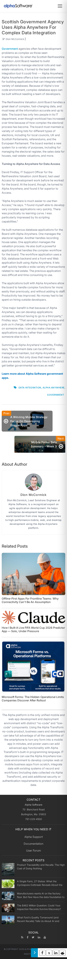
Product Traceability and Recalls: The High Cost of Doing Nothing (41, 866)
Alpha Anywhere (54, 387)
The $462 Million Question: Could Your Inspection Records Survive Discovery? (39, 907)
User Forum (33, 850)
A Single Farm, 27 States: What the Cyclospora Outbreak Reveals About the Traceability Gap (39, 883)
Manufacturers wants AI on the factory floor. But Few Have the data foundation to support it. (40, 895)
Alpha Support (33, 837)
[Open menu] (60, 6)
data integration (30, 387)
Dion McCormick (15, 39)
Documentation (33, 843)
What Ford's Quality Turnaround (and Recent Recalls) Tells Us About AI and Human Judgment (38, 919)
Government (10, 48)
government (55, 394)
